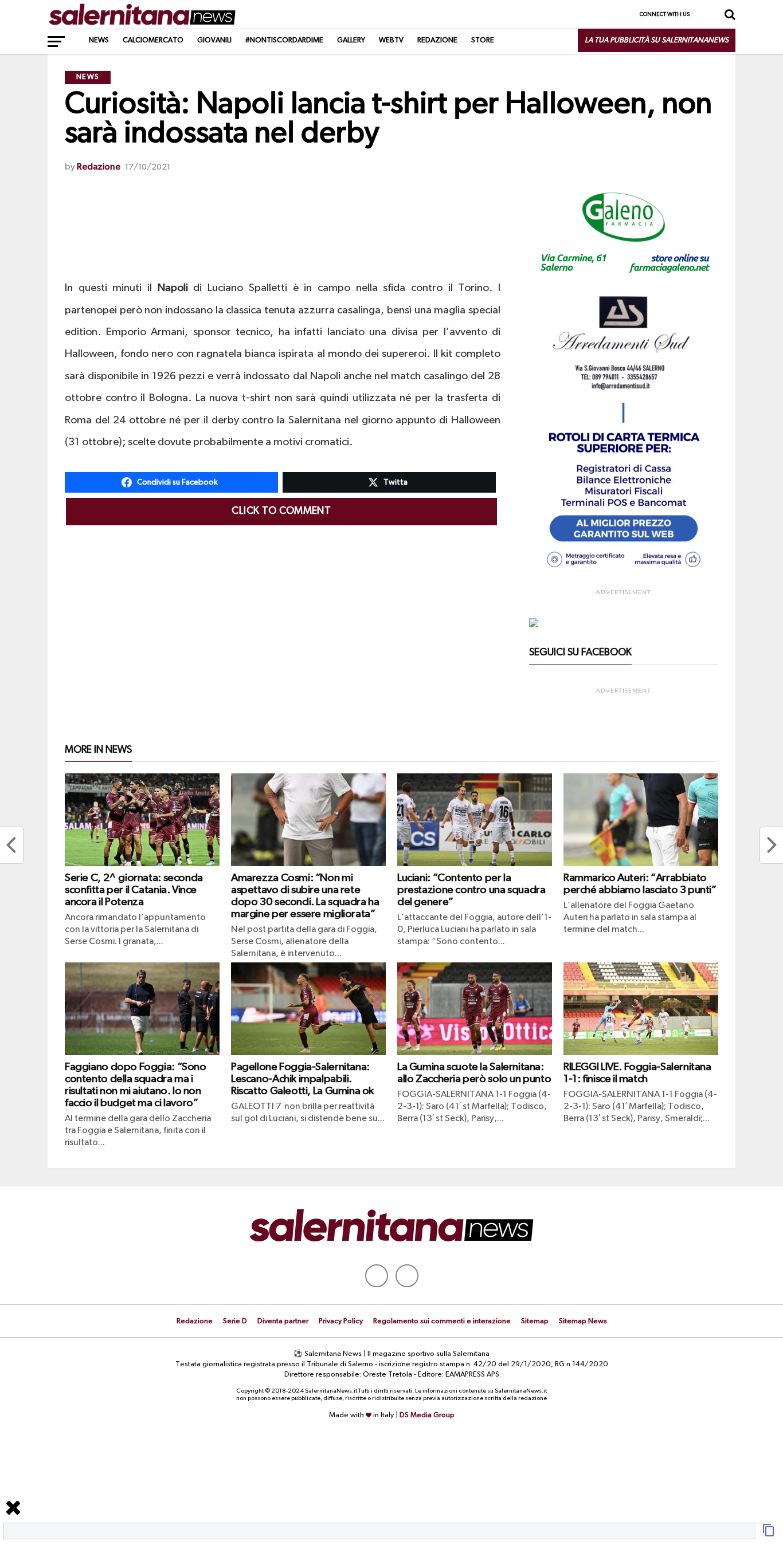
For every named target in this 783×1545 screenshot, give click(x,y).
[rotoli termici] (624, 572)
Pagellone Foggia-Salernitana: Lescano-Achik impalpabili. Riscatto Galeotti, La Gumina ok (302, 1079)
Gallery (351, 40)
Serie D (235, 1321)
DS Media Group (427, 1415)
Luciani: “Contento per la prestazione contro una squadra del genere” (471, 889)
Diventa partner (282, 1321)
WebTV (391, 40)
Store (482, 40)
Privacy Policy (341, 1321)
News (99, 40)
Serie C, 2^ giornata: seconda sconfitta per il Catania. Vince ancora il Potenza (134, 889)
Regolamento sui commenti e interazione (442, 1321)
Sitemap (535, 1321)
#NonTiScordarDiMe (284, 40)
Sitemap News (583, 1321)
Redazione (437, 40)
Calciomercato (153, 40)
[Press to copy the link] (768, 1534)
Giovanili (214, 40)
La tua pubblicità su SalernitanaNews (657, 40)
